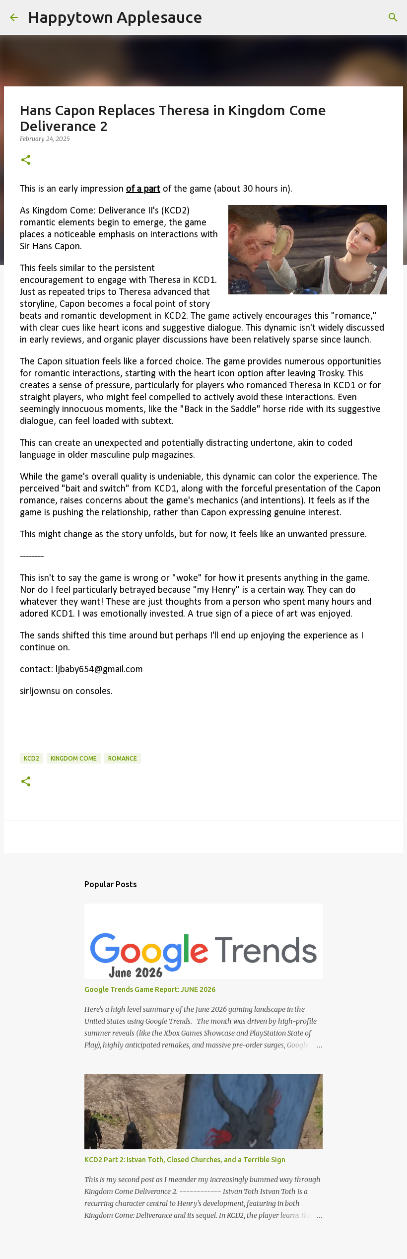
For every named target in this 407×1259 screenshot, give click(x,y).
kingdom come (74, 758)
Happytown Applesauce (115, 17)
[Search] (216, 17)
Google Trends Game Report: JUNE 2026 (149, 989)
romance (122, 758)
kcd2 (31, 758)
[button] (26, 160)
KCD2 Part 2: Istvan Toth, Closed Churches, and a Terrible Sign (184, 1160)
